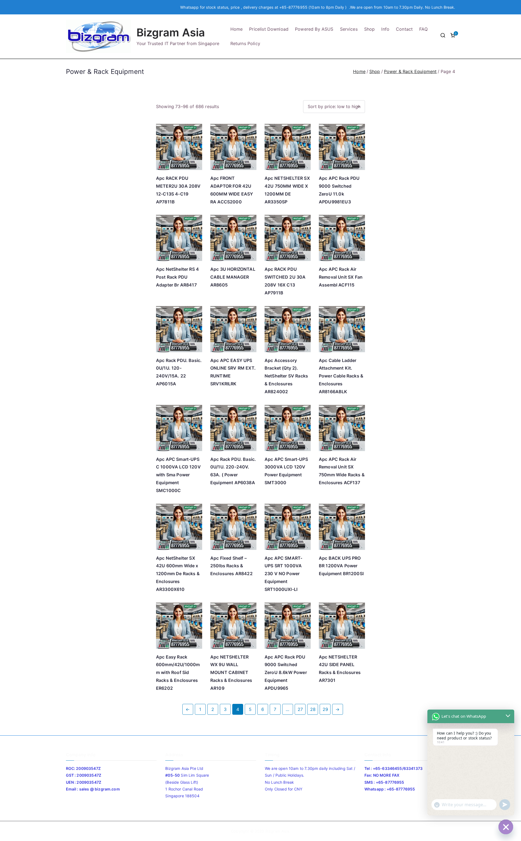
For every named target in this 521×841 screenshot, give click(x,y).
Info (385, 29)
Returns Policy (245, 43)
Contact (404, 29)
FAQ (423, 29)
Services (349, 29)
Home (236, 29)
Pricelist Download (268, 29)
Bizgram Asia (170, 32)
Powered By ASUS (314, 29)
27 (300, 709)
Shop (369, 29)
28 (313, 709)
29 (325, 709)
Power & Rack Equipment (410, 71)
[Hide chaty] (505, 827)
